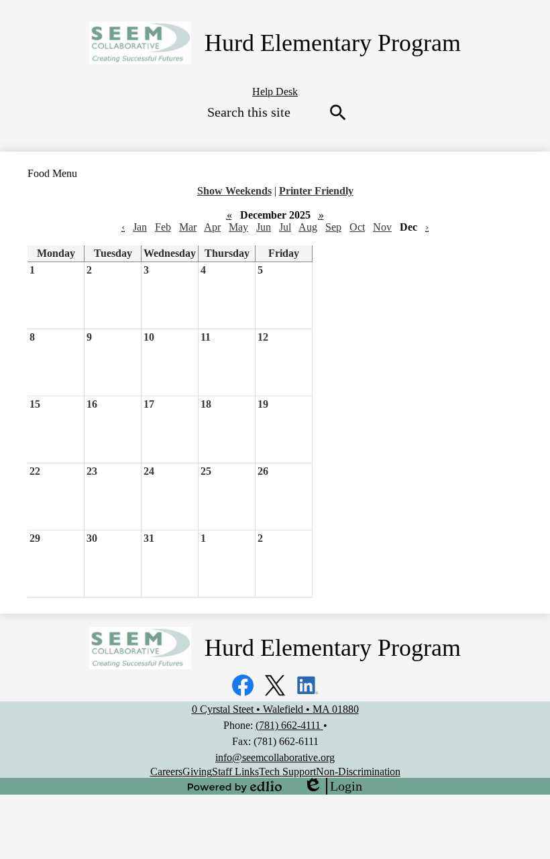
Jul (285, 227)
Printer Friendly (316, 190)
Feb (163, 227)
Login (332, 787)
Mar (188, 227)
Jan (140, 227)
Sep (333, 227)
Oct (357, 227)
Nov (382, 227)
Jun (263, 227)
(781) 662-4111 (289, 725)
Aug (307, 227)
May (238, 227)
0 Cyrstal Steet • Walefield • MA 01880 (275, 709)
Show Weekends (234, 190)
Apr (212, 227)
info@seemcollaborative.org (275, 757)
